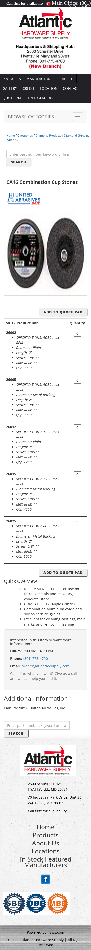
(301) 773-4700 (80, 4)
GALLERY (10, 88)
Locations (46, 851)
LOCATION (49, 88)
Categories (25, 135)
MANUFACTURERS (41, 78)
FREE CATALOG (40, 98)
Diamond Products (48, 135)
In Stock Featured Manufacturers (45, 862)
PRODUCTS (12, 78)
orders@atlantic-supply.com (46, 666)
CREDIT (28, 88)
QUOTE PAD (12, 98)
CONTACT (71, 88)
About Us (45, 843)
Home (10, 135)
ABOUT (68, 78)
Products (46, 834)
